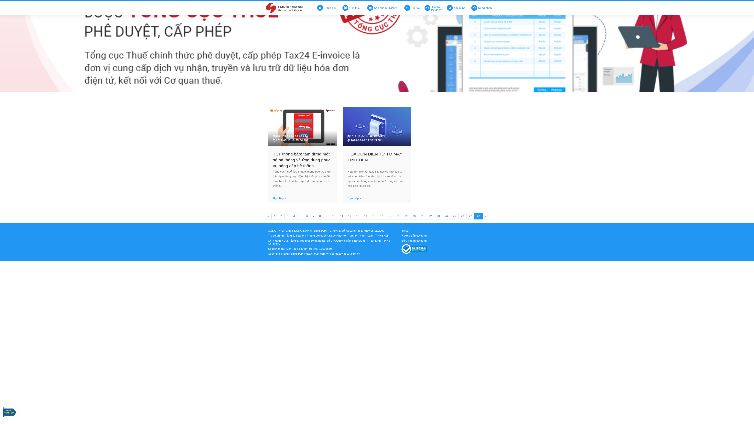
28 (478, 216)
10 (333, 216)
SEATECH (297, 253)
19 (406, 216)
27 (470, 216)
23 (438, 216)
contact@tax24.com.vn (346, 253)
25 (454, 216)
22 (430, 216)
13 (357, 216)
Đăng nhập (485, 7)
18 (398, 216)
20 (414, 216)
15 (373, 216)
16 (381, 216)
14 (365, 216)
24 (446, 216)
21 (422, 216)
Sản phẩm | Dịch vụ (386, 7)
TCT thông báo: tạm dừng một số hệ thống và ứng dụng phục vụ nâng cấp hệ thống (301, 160)
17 (390, 216)
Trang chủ (330, 7)
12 (349, 216)
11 (341, 216)
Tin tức (415, 7)
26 (462, 216)
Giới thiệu (355, 7)
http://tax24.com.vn (317, 253)
